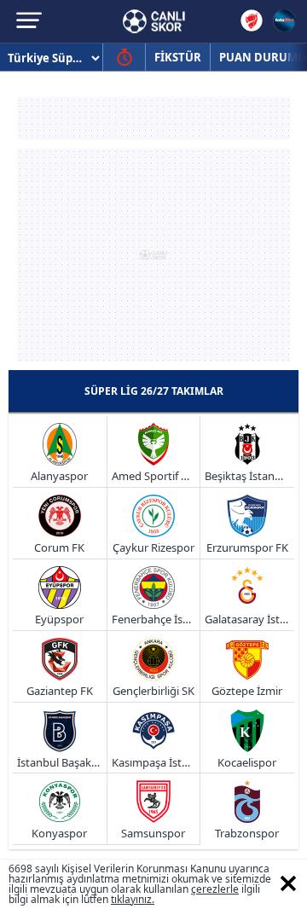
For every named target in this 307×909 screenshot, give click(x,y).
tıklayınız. (132, 899)
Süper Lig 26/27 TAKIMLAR (153, 391)
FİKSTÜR (177, 57)
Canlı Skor (154, 21)
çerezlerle (215, 889)
